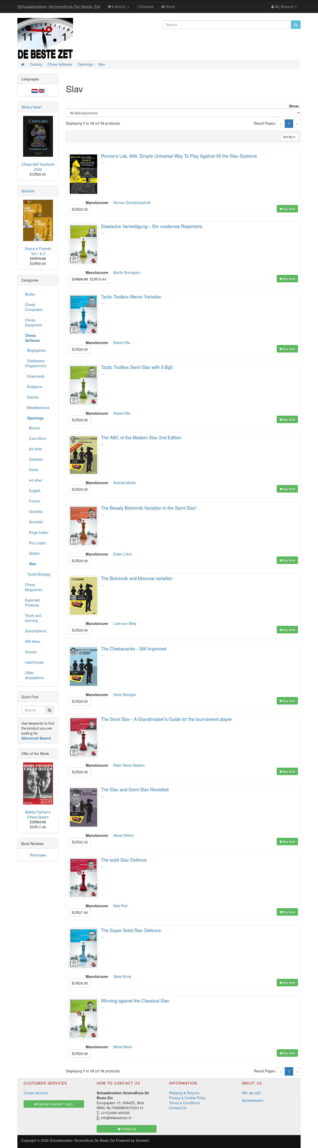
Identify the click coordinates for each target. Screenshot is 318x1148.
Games (32, 397)
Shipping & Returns (184, 1092)
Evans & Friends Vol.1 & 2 (38, 251)
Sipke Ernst (122, 976)
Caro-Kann (35, 438)
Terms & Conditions (184, 1102)
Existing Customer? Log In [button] (55, 1104)
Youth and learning (33, 618)
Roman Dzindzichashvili (132, 202)
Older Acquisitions (34, 675)
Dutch (31, 469)
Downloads (34, 376)
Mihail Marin (122, 1046)
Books (30, 294)
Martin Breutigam (126, 272)
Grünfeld (34, 521)
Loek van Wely (124, 623)
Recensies (38, 854)
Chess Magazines (33, 587)
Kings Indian (36, 532)
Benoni (32, 427)
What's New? (31, 106)
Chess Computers (33, 307)
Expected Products (32, 602)
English (32, 490)
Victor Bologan (124, 694)
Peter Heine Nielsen (129, 765)
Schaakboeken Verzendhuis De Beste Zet (58, 6)
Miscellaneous (37, 407)
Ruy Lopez (35, 542)
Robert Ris (121, 342)
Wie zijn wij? (251, 1092)
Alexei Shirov (123, 835)
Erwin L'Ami (122, 553)
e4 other (33, 480)
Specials (28, 190)
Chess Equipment (33, 322)
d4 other (33, 448)
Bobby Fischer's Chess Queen (37, 814)
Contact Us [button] (128, 1129)
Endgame (33, 386)
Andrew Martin (124, 482)
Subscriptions (35, 630)
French (32, 501)
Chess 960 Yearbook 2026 (38, 167)
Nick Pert (120, 905)
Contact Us (177, 1107)
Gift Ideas (32, 641)
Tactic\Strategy (37, 574)
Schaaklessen (253, 1100)
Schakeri (142, 1140)
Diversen (34, 459)
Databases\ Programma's (35, 363)
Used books (34, 662)
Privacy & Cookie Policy (187, 1097)
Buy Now (288, 208)
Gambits (33, 511)
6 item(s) (119, 6)
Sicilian (32, 553)
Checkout (146, 6)
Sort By (288, 137)
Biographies (35, 350)
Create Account (36, 1092)
